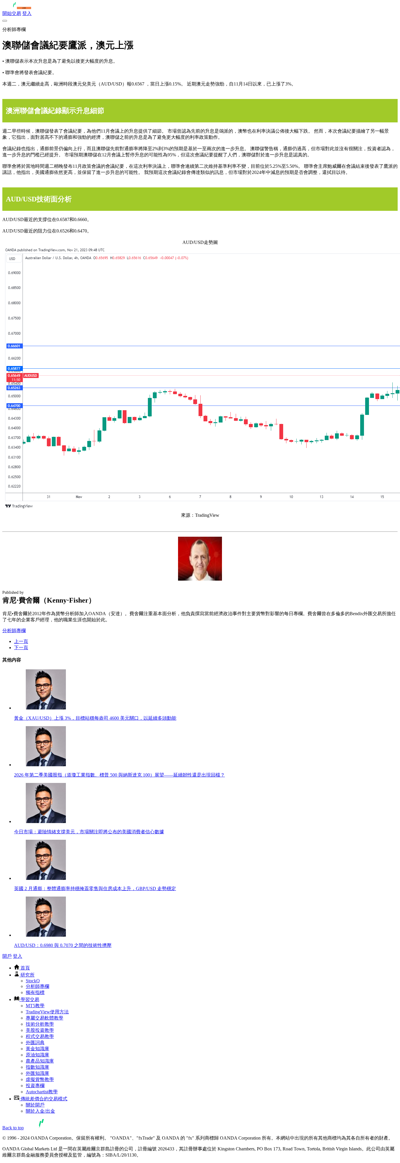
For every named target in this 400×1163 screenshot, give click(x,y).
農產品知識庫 (40, 1060)
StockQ (33, 980)
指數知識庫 (37, 1067)
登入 (27, 13)
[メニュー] (4, 21)
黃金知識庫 (37, 1048)
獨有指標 (35, 992)
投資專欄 (35, 1085)
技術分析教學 (40, 1024)
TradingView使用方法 (47, 1011)
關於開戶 (35, 1104)
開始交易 (11, 13)
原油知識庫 (37, 1054)
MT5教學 (35, 1005)
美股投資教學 (40, 1030)
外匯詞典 (35, 1042)
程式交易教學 (40, 1036)
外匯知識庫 (37, 1073)
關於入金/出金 (40, 1111)
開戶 (7, 956)
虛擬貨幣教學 (40, 1079)
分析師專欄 (14, 630)
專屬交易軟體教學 (44, 1017)
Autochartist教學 (42, 1091)
